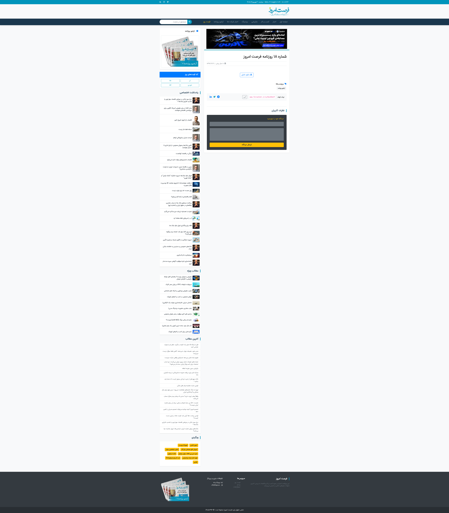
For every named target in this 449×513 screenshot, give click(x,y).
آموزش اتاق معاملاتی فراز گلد (189, 449)
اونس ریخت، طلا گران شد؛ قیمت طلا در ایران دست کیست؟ (182, 417)
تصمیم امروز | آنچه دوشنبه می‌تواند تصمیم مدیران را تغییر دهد (180, 410)
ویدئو (238, 485)
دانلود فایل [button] (245, 74)
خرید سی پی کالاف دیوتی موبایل (188, 454)
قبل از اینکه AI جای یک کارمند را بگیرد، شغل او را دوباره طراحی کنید (181, 346)
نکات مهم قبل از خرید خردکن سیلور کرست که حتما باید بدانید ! (181, 380)
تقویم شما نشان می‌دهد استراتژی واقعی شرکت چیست (181, 358)
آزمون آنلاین (193, 445)
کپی (244, 97)
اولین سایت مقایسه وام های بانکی (187, 386)
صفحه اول (284, 21)
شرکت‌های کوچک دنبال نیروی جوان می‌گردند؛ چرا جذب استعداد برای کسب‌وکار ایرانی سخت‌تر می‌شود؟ (181, 363)
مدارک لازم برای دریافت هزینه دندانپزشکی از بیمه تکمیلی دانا (181, 374)
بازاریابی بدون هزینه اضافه (190, 368)
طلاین (195, 462)
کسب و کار (265, 21)
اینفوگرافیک (236, 487)
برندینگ (245, 21)
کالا (170, 85)
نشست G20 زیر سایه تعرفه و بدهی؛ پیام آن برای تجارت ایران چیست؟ (181, 404)
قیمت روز (206, 21)
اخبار (274, 21)
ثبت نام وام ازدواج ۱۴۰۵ (173, 458)
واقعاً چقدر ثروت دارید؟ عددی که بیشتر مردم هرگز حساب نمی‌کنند (181, 397)
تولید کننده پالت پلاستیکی (190, 458)
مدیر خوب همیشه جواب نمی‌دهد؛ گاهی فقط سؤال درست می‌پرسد (180, 352)
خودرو (190, 85)
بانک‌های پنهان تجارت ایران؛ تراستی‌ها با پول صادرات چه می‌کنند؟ (181, 430)
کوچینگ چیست (183, 445)
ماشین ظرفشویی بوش (172, 449)
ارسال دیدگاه (247, 144)
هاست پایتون (172, 454)
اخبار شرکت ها (232, 21)
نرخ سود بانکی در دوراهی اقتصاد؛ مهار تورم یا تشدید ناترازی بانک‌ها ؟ (180, 423)
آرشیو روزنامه (219, 21)
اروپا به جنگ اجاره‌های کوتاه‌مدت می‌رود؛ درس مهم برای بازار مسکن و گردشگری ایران (180, 391)
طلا (170, 80)
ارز (190, 80)
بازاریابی (254, 21)
